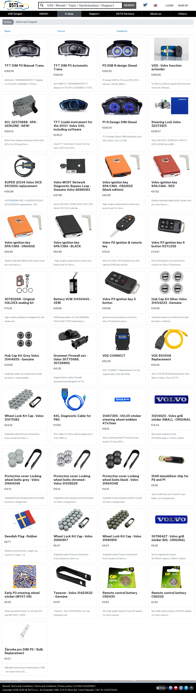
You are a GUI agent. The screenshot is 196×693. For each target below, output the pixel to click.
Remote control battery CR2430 (119, 594)
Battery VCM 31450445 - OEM (72, 301)
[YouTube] (175, 688)
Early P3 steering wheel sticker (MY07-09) (22, 594)
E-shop (69, 13)
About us (155, 13)
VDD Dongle (15, 13)
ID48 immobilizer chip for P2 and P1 (169, 478)
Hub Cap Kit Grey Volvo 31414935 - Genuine (22, 357)
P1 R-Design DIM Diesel (119, 122)
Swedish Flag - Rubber (21, 536)
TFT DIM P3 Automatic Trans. (71, 67)
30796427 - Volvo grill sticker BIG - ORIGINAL (168, 538)
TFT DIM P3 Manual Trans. (24, 65)
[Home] (16, 5)
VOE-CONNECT (113, 356)
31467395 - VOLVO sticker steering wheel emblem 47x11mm (121, 419)
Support (94, 13)
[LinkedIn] (186, 688)
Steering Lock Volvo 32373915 (166, 124)
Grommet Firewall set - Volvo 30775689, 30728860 (70, 359)
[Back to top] (191, 688)
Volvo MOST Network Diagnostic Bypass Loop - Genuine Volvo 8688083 (72, 186)
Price (60, 31)
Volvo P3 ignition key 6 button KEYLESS (168, 244)
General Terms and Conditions (17, 686)
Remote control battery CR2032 (168, 594)
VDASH (43, 13)
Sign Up (183, 5)
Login (169, 5)
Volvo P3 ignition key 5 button (119, 301)
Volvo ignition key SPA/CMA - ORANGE (20, 244)
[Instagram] (181, 688)
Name (7, 31)
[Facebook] (170, 688)
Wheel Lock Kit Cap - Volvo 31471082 (24, 417)
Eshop (7, 22)
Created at (122, 31)
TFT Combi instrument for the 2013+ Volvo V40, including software (73, 125)
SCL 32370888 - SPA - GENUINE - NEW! (21, 124)
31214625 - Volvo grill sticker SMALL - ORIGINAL (171, 417)
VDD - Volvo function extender (166, 67)
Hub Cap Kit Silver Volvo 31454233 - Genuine (169, 301)
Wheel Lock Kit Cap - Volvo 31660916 (121, 538)
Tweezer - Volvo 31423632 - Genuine (73, 594)
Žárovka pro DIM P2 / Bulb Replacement (24, 651)
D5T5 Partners (125, 13)
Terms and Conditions (45, 686)
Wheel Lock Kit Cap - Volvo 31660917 (73, 538)
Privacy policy (65, 686)
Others (182, 13)
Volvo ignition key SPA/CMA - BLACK (67, 244)
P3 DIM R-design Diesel (119, 65)
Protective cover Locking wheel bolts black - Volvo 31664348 (120, 479)
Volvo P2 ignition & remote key (122, 244)
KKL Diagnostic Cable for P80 (72, 417)
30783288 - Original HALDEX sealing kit (20, 301)
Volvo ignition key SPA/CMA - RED (164, 184)
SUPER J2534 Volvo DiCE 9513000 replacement (23, 184)
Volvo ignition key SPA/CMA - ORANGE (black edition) (117, 186)
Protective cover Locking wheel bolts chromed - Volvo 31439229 (72, 479)
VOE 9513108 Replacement (161, 357)
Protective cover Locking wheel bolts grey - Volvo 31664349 (23, 479)
